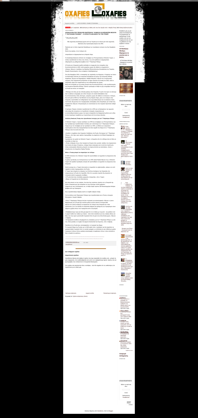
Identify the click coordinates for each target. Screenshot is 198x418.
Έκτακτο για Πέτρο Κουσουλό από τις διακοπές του (126, 230)
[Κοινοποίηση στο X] (85, 242)
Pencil (67, 244)
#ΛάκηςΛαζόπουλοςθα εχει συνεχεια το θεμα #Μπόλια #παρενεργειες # (109, 27)
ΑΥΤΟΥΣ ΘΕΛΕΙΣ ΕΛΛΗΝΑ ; (128, 163)
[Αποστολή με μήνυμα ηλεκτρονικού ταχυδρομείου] (83, 242)
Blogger (110, 411)
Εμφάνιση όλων (129, 350)
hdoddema (100, 411)
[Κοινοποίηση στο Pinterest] (87, 242)
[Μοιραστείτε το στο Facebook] (86, 242)
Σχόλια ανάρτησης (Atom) (80, 296)
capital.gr (123, 320)
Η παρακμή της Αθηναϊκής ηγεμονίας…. (124, 335)
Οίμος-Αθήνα (124, 310)
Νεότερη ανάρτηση (70, 293)
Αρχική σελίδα (69, 23)
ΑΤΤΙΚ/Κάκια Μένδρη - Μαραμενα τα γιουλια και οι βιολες (124, 53)
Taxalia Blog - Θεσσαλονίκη (124, 332)
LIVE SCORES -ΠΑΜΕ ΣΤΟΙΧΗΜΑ (87, 23)
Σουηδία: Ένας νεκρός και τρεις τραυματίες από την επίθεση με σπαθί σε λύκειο (126, 325)
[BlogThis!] (84, 242)
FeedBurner (126, 117)
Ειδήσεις (123, 297)
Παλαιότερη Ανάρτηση (109, 293)
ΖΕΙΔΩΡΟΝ (123, 341)
